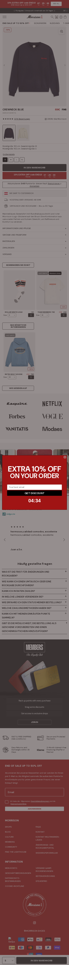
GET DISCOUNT (34, 493)
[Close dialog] (65, 457)
